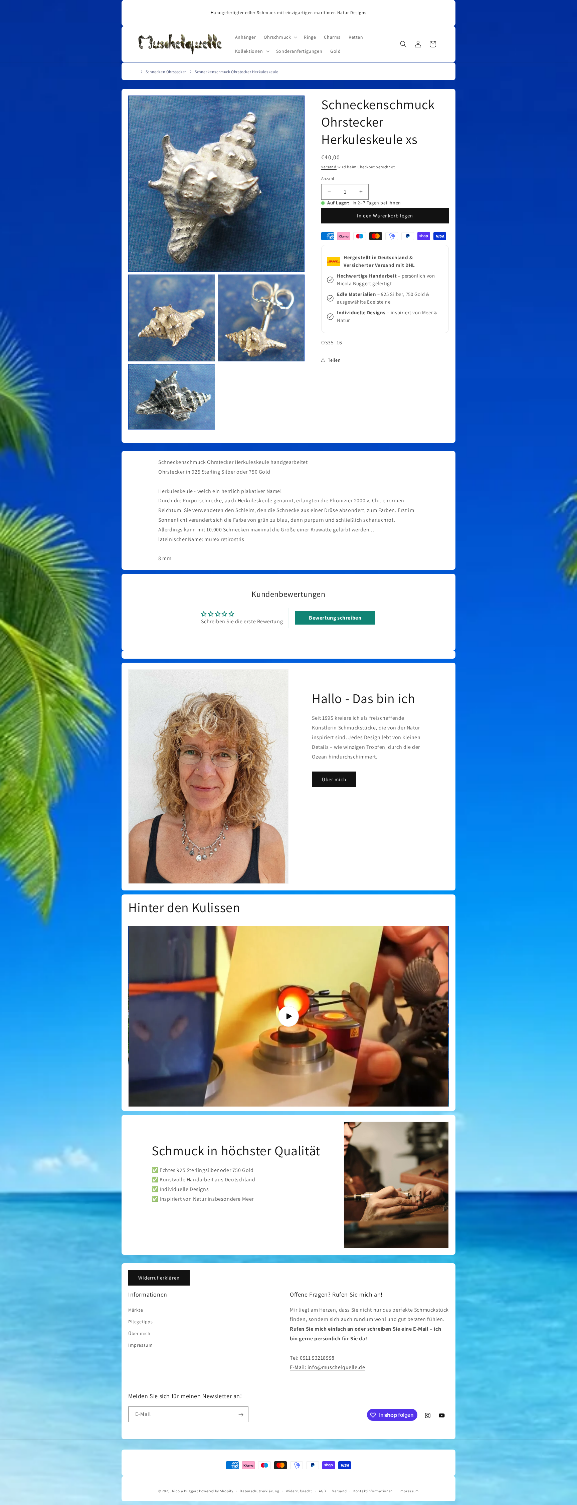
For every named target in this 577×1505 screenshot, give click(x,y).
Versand (329, 166)
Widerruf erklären (159, 1278)
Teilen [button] (334, 360)
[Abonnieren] (240, 1415)
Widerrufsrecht (299, 1490)
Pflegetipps (140, 1322)
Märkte (135, 1310)
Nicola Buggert (185, 1491)
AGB (322, 1490)
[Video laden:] (288, 1016)
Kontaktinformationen (373, 1490)
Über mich (334, 779)
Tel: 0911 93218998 (312, 1357)
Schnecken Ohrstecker (166, 71)
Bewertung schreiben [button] (335, 617)
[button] (280, 37)
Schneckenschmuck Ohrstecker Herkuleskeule (236, 71)
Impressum (140, 1345)
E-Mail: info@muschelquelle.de (327, 1367)
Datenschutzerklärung (259, 1490)
